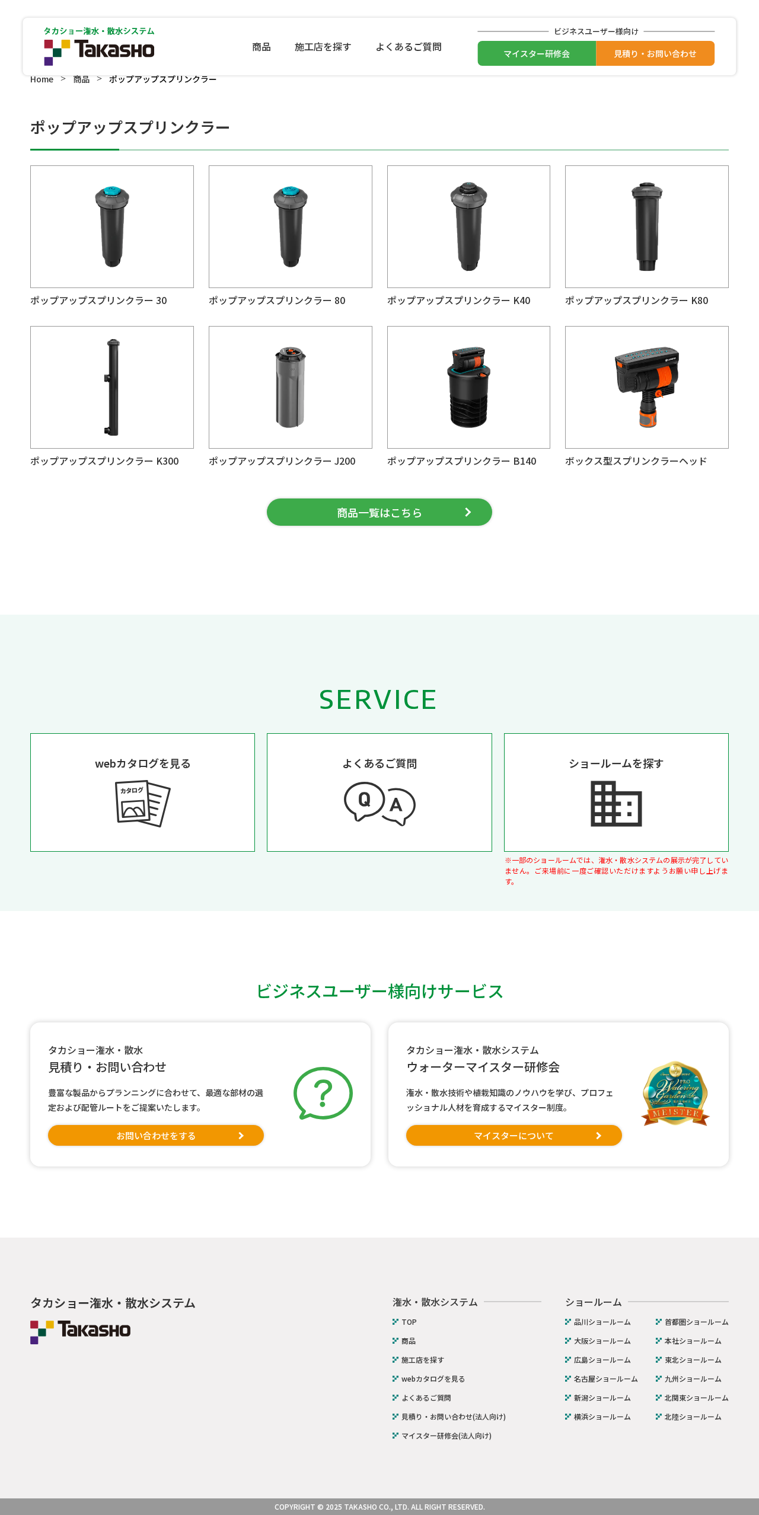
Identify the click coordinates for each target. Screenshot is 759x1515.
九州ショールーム (693, 1378)
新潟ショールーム (602, 1397)
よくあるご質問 (408, 46)
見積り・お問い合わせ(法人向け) (453, 1416)
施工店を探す (323, 46)
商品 (261, 46)
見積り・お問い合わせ (655, 53)
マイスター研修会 (536, 53)
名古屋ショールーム (606, 1378)
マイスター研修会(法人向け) (446, 1435)
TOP (409, 1321)
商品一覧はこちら (379, 512)
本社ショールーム (693, 1340)
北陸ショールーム (693, 1416)
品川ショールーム (602, 1321)
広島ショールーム (602, 1359)
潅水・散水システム (435, 1301)
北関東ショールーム (697, 1397)
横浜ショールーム (602, 1416)
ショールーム (593, 1301)
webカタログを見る (433, 1378)
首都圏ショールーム (697, 1321)
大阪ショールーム (602, 1340)
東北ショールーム (693, 1359)
